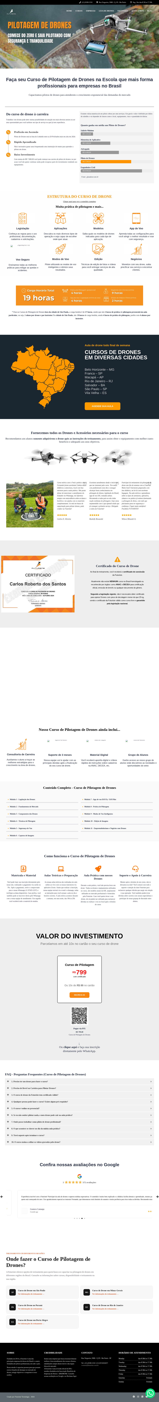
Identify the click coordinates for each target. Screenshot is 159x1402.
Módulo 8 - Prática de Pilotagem (96, 807)
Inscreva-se (79, 995)
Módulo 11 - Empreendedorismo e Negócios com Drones (105, 828)
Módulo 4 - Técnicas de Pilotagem (22, 821)
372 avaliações (89, 1182)
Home (69, 11)
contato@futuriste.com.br (90, 1365)
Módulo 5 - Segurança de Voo (21, 828)
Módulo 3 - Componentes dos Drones (24, 814)
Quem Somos (138, 11)
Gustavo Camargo (27, 1209)
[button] (42, 800)
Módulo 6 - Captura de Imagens (22, 836)
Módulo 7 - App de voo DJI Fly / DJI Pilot (100, 799)
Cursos (78, 11)
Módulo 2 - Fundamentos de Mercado (24, 807)
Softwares (122, 11)
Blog (149, 11)
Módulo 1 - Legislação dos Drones (22, 799)
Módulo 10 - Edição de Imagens (96, 821)
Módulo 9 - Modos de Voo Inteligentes (98, 814)
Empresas (90, 11)
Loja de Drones (106, 11)
